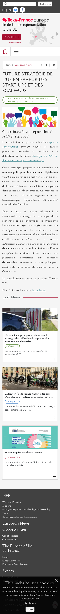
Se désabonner (15, 42)
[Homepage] (5, 51)
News (5, 557)
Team (5, 513)
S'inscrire (10, 37)
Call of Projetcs (10, 535)
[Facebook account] (22, 10)
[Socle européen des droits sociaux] (30, 437)
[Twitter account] (15, 10)
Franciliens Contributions (15, 564)
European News (16, 523)
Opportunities (14, 529)
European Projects (11, 560)
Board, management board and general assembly (26, 509)
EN (9, 10)
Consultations (9, 539)
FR (3, 10)
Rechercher (45, 4)
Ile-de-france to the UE (25, 24)
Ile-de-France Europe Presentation (19, 516)
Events (8, 571)
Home (8, 64)
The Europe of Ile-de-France (18, 548)
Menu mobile (16, 51)
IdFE (6, 495)
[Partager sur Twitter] (46, 65)
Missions (6, 505)
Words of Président (12, 502)
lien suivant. (39, 290)
